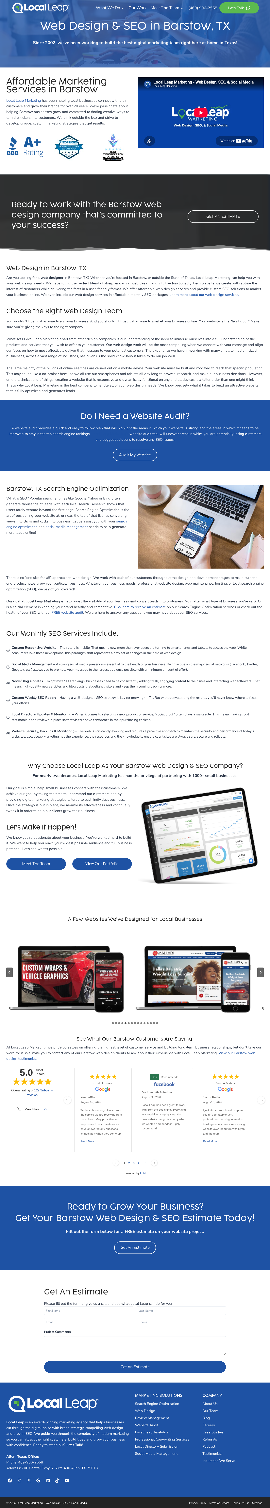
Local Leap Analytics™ (153, 1432)
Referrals (209, 1439)
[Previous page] (116, 1163)
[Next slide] (260, 972)
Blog (206, 1418)
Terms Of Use (240, 1503)
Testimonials (212, 1453)
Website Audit (146, 1425)
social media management (67, 526)
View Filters (32, 1109)
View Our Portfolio (102, 864)
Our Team (210, 1410)
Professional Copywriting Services (162, 1439)
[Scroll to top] (260, 1494)
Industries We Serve (218, 1460)
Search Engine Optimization (157, 1403)
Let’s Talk (74, 1444)
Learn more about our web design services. (204, 294)
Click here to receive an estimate (140, 607)
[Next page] (154, 1163)
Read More (87, 1141)
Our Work (137, 7)
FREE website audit (67, 612)
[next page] (261, 1100)
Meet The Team (36, 864)
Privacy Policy (197, 1503)
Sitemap (257, 1503)
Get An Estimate (135, 1248)
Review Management (152, 1418)
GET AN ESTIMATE (223, 216)
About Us (210, 1403)
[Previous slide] (9, 972)
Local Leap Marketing (23, 100)
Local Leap (15, 1422)
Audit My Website (135, 455)
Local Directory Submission (156, 1446)
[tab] (113, 1023)
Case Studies (213, 1432)
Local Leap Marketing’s (110, 433)
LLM (143, 1173)
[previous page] (67, 1100)
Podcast (208, 1446)
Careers (208, 1425)
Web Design (145, 1410)
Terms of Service (219, 1503)
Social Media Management (156, 1453)
